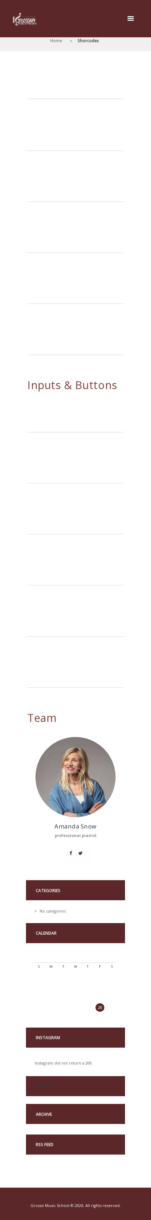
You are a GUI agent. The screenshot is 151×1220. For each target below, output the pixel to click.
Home (56, 40)
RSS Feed (44, 1144)
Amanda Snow (75, 826)
